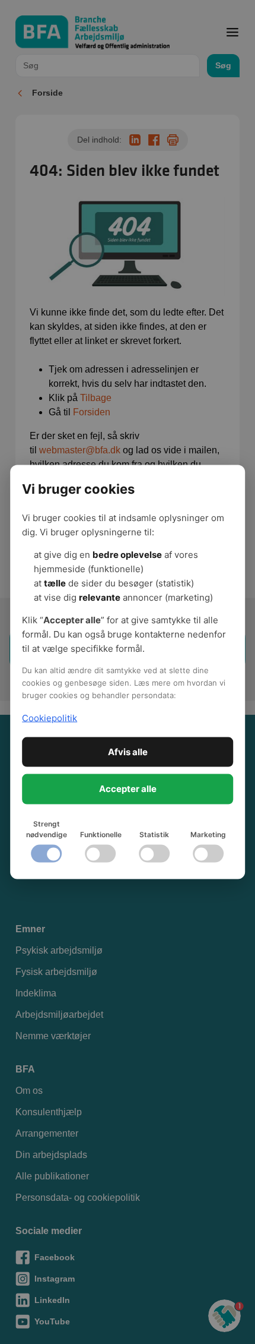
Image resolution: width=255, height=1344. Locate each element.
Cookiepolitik (49, 718)
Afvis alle (128, 751)
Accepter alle (128, 788)
